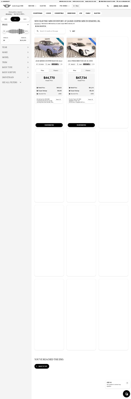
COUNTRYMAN (37, 13)
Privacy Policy (113, 139)
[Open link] (55, 64)
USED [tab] (24, 19)
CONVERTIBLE (59, 13)
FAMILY (88, 13)
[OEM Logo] (7, 6)
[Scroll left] (101, 66)
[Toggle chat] (126, 393)
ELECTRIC (97, 13)
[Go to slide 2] (46, 56)
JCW (80, 13)
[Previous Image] (37, 47)
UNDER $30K (71, 13)
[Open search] (107, 6)
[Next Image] (61, 47)
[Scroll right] (62, 64)
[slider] (4, 31)
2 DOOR (48, 13)
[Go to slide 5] (55, 56)
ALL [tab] (15, 19)
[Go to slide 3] (49, 56)
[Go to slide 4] (52, 56)
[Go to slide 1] (43, 56)
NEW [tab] (6, 19)
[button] (36, 48)
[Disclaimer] (37, 87)
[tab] (42, 70)
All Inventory (37, 23)
